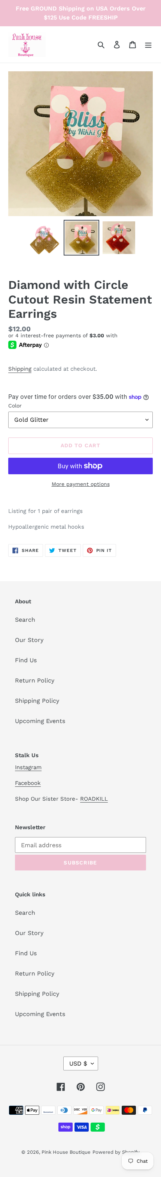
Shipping (19, 368)
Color (15, 406)
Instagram (28, 767)
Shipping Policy (37, 700)
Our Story (29, 639)
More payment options (81, 484)
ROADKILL (94, 798)
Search (25, 619)
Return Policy (34, 680)
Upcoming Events (40, 721)
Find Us (26, 660)
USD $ (78, 1063)
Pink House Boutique (66, 1152)
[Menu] (148, 44)
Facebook (28, 783)
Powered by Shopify (116, 1152)
